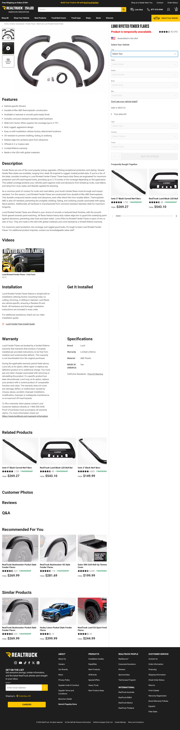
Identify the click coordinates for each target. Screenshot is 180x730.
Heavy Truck (93, 685)
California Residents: (85, 374)
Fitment (114, 132)
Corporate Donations (127, 664)
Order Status (172, 3)
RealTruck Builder (91, 3)
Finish (113, 142)
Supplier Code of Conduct (68, 685)
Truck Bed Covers (58, 18)
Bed (112, 91)
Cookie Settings (120, 722)
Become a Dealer (65, 699)
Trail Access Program (127, 680)
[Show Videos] (8, 48)
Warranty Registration (158, 696)
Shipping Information (157, 675)
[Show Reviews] (168, 31)
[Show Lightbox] (61, 61)
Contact (160, 3)
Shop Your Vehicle (21, 18)
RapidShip (92, 664)
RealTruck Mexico (125, 703)
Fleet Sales (153, 712)
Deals (98, 18)
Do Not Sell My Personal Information (78, 722)
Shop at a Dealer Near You (141, 3)
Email (8, 683)
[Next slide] (176, 216)
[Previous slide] (112, 216)
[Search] (123, 9)
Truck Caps (76, 18)
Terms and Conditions (136, 722)
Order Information (156, 664)
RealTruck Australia (126, 692)
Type (113, 122)
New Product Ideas (96, 690)
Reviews (121, 669)
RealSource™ (123, 659)
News (60, 675)
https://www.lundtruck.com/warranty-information (25, 416)
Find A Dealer (154, 690)
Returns (152, 685)
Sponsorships (124, 675)
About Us (62, 659)
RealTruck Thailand (126, 708)
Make (113, 60)
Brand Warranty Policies (158, 701)
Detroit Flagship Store (67, 704)
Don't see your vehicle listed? (124, 101)
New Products (40, 18)
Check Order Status (156, 680)
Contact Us (153, 659)
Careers (61, 664)
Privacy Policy (64, 680)
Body (113, 81)
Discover (109, 18)
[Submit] (45, 687)
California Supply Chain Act (103, 722)
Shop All (5, 18)
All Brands (92, 675)
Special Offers (94, 680)
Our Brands (63, 669)
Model (113, 70)
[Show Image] (8, 34)
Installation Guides (96, 659)
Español (152, 706)
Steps (88, 18)
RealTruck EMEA (125, 697)
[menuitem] (5, 18)
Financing (153, 669)
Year (112, 50)
